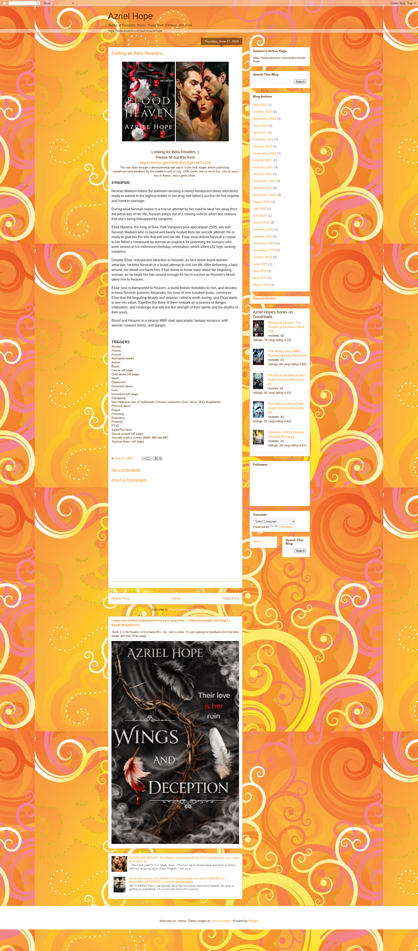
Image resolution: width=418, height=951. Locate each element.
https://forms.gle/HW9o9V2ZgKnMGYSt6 (175, 163)
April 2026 (260, 104)
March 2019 (261, 284)
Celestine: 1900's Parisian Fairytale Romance (286, 434)
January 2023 (262, 146)
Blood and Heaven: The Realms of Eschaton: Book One (286, 326)
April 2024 (260, 132)
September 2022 (264, 153)
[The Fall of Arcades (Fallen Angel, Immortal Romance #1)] (260, 381)
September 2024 (264, 118)
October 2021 (262, 160)
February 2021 (263, 167)
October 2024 (262, 111)
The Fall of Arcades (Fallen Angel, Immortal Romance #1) (286, 379)
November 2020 (264, 181)
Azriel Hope (130, 16)
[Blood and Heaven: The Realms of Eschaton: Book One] (260, 328)
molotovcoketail (221, 920)
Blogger (253, 920)
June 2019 (260, 264)
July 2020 (259, 208)
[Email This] (144, 458)
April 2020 (260, 215)
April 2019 (260, 277)
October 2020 (262, 188)
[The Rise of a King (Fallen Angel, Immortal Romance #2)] (260, 410)
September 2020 (264, 195)
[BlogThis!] (148, 458)
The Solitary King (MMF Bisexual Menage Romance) (287, 353)
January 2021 (262, 174)
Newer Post (120, 598)
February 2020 (263, 229)
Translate (285, 527)
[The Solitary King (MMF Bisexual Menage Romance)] (260, 357)
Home (176, 598)
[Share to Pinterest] (160, 458)
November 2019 (264, 250)
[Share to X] (152, 458)
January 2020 (262, 236)
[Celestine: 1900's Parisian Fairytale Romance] (260, 437)
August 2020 (261, 202)
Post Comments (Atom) (184, 609)
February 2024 (263, 139)
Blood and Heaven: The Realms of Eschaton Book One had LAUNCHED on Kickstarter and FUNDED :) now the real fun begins (176, 880)
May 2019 (260, 271)
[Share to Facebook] (156, 458)
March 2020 (261, 222)
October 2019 (262, 257)
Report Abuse (264, 298)
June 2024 (260, 125)
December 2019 (264, 243)
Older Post (231, 598)
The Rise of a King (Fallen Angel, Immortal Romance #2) (286, 407)
